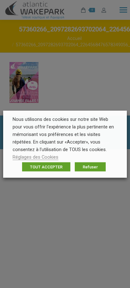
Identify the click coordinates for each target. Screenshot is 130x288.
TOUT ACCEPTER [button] (46, 166)
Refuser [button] (90, 166)
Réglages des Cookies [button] (35, 157)
